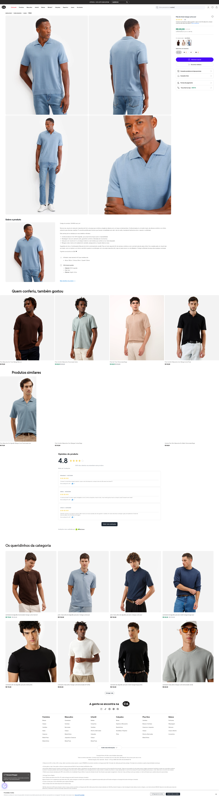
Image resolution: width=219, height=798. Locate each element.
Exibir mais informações (108, 747)
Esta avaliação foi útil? (65, 483)
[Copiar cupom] (127, 2)
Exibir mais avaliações (109, 524)
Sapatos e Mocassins (122, 724)
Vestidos (44, 727)
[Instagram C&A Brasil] (101, 709)
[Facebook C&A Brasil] (118, 709)
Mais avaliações (195, 23)
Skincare (171, 727)
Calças (44, 724)
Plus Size (146, 717)
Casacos (44, 734)
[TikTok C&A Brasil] (105, 709)
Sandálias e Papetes (121, 730)
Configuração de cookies (157, 794)
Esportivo (65, 7)
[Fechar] (216, 794)
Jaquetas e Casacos (70, 737)
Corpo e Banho (173, 730)
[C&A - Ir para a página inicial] (3, 7)
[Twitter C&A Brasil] (114, 709)
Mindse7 (50, 7)
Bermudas (67, 727)
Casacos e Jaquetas (148, 727)
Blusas (44, 720)
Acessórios (172, 734)
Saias (43, 730)
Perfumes (171, 720)
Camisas (67, 724)
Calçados (57, 7)
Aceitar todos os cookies (173, 794)
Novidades (80, 7)
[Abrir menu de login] (208, 7)
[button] (180, 7)
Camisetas (68, 720)
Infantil (37, 7)
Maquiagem (172, 724)
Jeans (72, 7)
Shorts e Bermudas (96, 730)
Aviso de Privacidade (79, 795)
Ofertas (13, 7)
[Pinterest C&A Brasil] (109, 709)
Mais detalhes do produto (67, 281)
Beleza (43, 7)
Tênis (117, 734)
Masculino (29, 7)
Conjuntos (93, 724)
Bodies (92, 720)
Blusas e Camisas (147, 724)
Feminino (21, 7)
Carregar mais (109, 693)
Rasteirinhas (119, 727)
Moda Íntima (45, 741)
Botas (117, 720)
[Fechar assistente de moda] (28, 775)
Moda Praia (45, 737)
